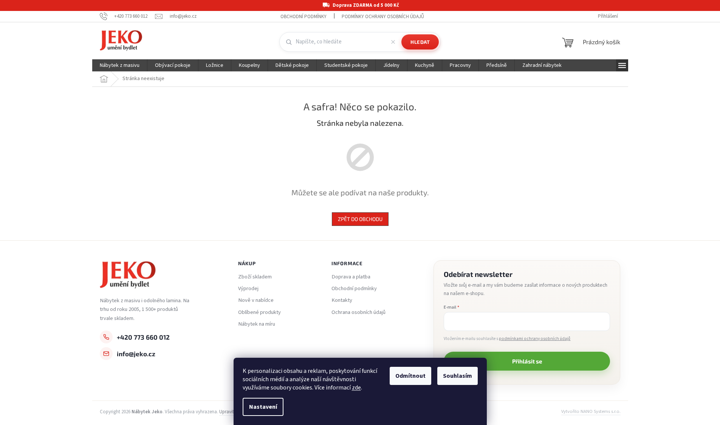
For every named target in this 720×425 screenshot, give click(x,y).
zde (356, 387)
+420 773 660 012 (143, 337)
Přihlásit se (527, 361)
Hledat (420, 42)
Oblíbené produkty (259, 312)
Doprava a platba (350, 277)
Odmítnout (410, 376)
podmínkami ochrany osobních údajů (534, 338)
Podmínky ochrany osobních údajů (383, 16)
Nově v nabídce (256, 300)
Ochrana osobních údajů (358, 312)
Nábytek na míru (256, 324)
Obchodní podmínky (303, 16)
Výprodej (248, 288)
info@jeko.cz (136, 353)
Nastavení (263, 407)
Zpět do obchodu (360, 219)
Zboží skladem (255, 277)
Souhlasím (457, 376)
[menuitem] (119, 65)
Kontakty (341, 300)
